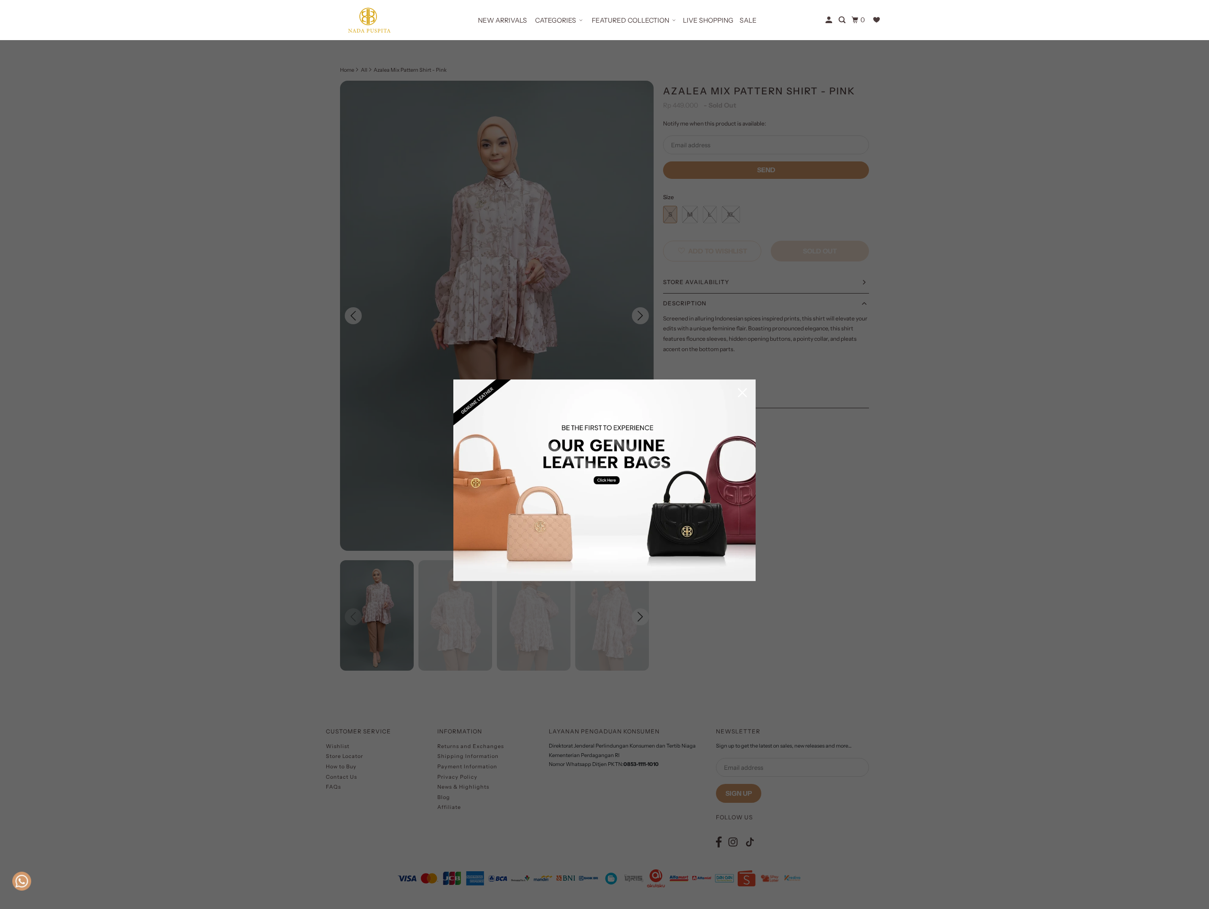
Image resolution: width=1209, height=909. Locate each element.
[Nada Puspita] (368, 20)
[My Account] (829, 20)
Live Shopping (708, 20)
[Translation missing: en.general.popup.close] (742, 393)
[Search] (843, 20)
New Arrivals (502, 20)
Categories (555, 20)
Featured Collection (630, 20)
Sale (748, 20)
